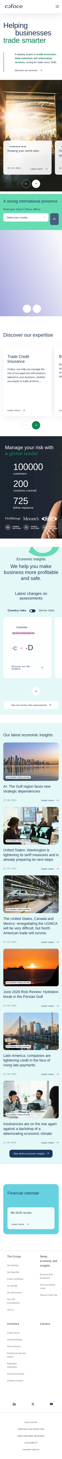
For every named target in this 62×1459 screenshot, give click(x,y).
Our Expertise (13, 1272)
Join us (10, 1310)
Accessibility (31, 1443)
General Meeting (14, 1340)
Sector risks (46, 610)
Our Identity (12, 1286)
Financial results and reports (16, 1355)
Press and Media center (47, 1287)
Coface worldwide (15, 1279)
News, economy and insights (48, 1261)
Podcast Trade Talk (48, 1295)
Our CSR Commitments (13, 1301)
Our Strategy (12, 1265)
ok (56, 218)
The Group (14, 1256)
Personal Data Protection (31, 1429)
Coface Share (13, 1333)
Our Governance (14, 1292)
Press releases (14, 1346)
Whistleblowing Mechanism (31, 1436)
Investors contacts (15, 1381)
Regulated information (12, 1365)
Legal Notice (31, 1422)
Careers (45, 1323)
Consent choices (31, 1450)
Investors (13, 1323)
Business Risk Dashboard (46, 1276)
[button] (27, 309)
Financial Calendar (15, 1374)
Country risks (17, 610)
